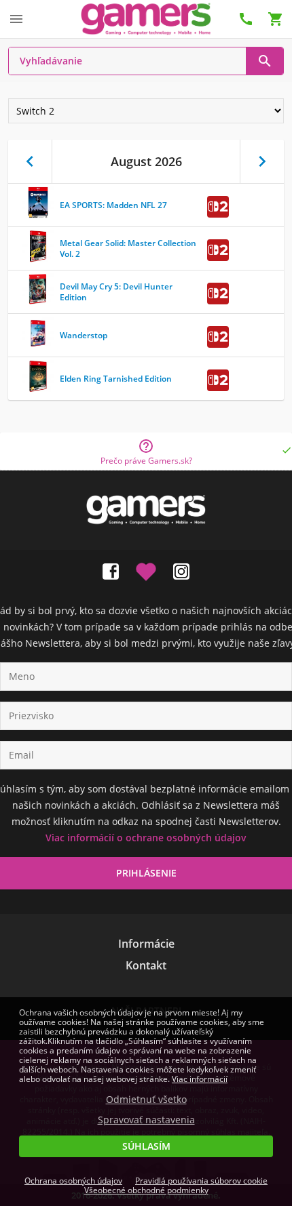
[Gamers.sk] (146, 18)
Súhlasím (146, 1146)
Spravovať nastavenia (146, 1120)
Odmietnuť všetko (146, 1099)
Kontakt (146, 965)
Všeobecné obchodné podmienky (146, 1190)
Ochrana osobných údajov (73, 1180)
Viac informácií (199, 1079)
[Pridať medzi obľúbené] (146, 569)
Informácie (146, 943)
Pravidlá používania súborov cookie (201, 1180)
